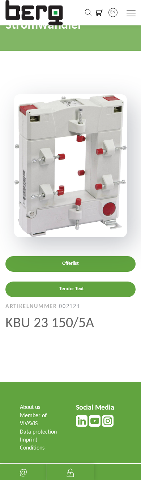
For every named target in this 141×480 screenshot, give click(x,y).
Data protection (38, 432)
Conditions (32, 448)
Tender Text (71, 289)
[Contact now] (23, 472)
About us (30, 407)
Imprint (28, 440)
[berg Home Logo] (34, 13)
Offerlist (70, 263)
